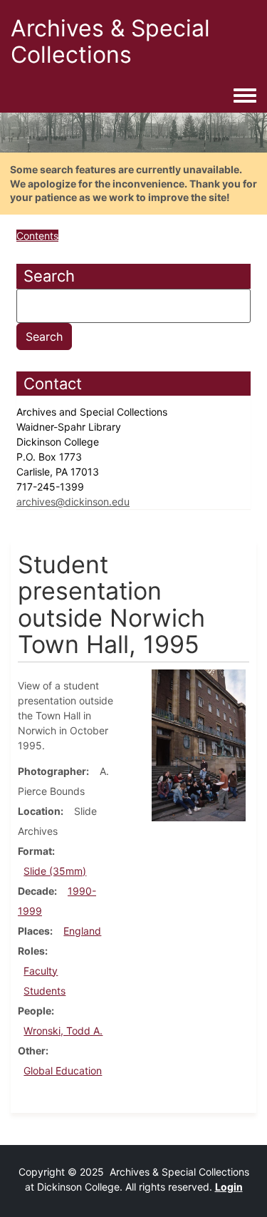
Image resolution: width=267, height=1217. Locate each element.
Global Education (62, 1070)
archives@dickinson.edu (73, 501)
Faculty (40, 971)
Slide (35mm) (54, 871)
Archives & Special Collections (110, 41)
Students (44, 991)
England (82, 931)
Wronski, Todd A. (63, 1031)
